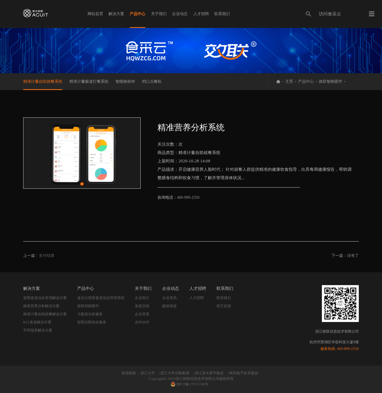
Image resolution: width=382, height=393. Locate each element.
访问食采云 (330, 13)
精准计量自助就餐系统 (42, 81)
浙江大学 (147, 373)
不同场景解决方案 (37, 330)
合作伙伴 (142, 322)
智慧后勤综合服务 (91, 322)
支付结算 (47, 256)
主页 (289, 81)
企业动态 (180, 14)
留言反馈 (223, 306)
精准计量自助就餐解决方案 (45, 314)
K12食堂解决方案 (37, 322)
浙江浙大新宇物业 (209, 373)
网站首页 (95, 14)
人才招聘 (201, 14)
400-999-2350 (188, 197)
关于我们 (159, 14)
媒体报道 (169, 306)
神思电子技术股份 (243, 373)
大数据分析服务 (90, 314)
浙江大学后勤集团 (174, 373)
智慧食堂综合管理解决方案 (45, 298)
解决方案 (116, 14)
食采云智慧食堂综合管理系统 (100, 298)
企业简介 (142, 298)
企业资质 (142, 314)
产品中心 (137, 14)
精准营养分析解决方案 (41, 306)
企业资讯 (169, 298)
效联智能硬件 (330, 81)
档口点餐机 (152, 81)
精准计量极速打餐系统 (89, 81)
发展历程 (142, 306)
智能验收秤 (125, 81)
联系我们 (222, 14)
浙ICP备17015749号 (192, 384)
